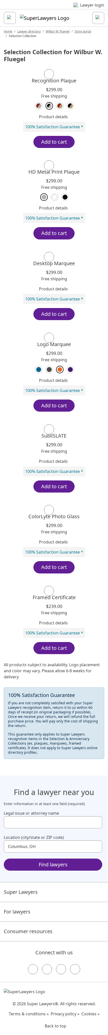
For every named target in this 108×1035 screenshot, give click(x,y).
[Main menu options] (10, 18)
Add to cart (54, 141)
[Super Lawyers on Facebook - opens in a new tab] (33, 969)
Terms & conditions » (29, 1014)
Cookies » (90, 1014)
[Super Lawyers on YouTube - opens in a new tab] (61, 969)
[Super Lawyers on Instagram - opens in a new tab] (47, 969)
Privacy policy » (65, 1014)
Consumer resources (28, 931)
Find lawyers (53, 864)
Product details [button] (53, 116)
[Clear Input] (96, 822)
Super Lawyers (21, 892)
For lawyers (17, 911)
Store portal (83, 31)
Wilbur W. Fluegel (58, 31)
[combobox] (53, 822)
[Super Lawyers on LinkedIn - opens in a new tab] (75, 969)
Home (8, 31)
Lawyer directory (29, 31)
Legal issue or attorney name (31, 813)
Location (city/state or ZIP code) (34, 837)
